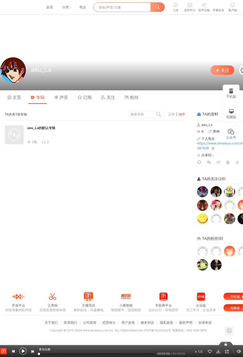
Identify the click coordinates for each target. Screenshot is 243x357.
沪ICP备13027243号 (157, 330)
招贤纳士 (109, 322)
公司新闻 (89, 322)
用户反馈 (128, 322)
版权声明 (185, 322)
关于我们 (51, 322)
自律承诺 (205, 322)
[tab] (14, 97)
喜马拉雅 (18, 7)
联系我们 (70, 322)
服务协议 (147, 322)
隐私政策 (166, 322)
